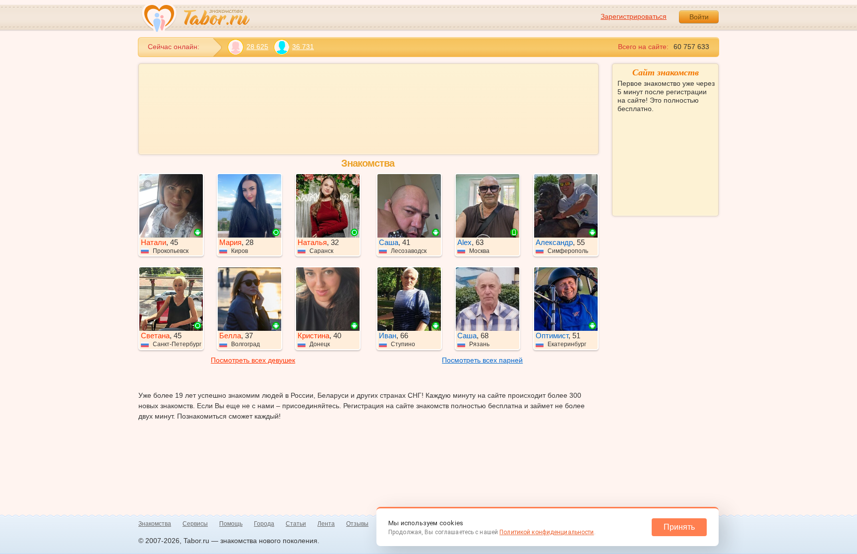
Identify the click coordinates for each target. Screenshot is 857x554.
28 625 (257, 47)
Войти (699, 17)
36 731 (303, 47)
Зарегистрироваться (634, 16)
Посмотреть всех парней (482, 360)
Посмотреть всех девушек (253, 360)
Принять (679, 527)
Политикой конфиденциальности (546, 532)
